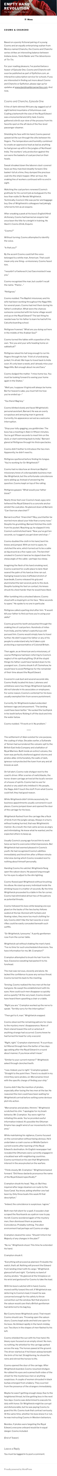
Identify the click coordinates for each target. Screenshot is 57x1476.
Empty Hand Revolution (17, 6)
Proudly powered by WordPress (18, 1469)
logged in (21, 1454)
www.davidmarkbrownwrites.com (31, 87)
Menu (30, 19)
